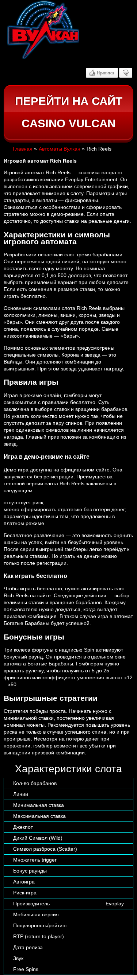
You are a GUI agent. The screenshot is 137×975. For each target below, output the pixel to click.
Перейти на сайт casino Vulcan (68, 112)
